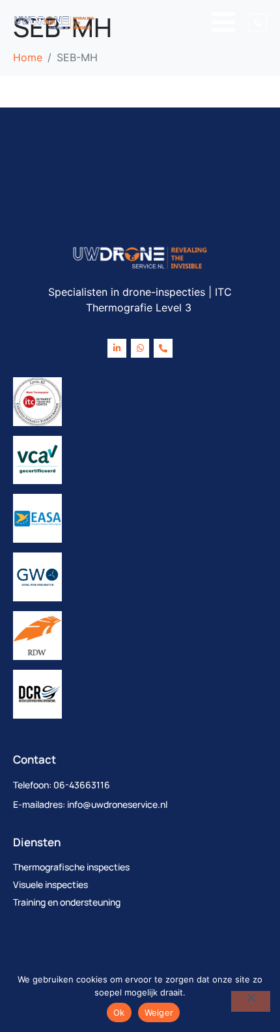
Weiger (159, 1012)
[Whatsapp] (140, 348)
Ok (119, 1012)
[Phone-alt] (163, 348)
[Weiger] (250, 1001)
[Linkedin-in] (116, 348)
